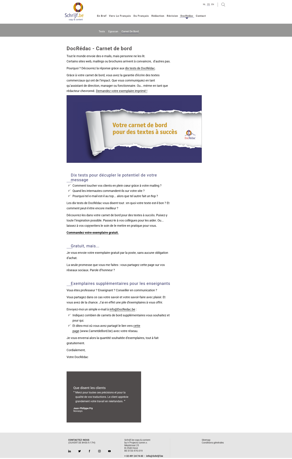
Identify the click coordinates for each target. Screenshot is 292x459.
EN (212, 4)
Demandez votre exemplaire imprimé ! (121, 91)
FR (208, 4)
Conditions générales (213, 442)
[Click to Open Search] (223, 5)
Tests (102, 31)
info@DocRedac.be (122, 309)
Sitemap (206, 440)
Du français (141, 15)
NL (204, 4)
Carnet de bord (130, 31)
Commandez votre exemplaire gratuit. (93, 232)
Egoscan (113, 31)
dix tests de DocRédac (140, 68)
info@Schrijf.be (154, 456)
